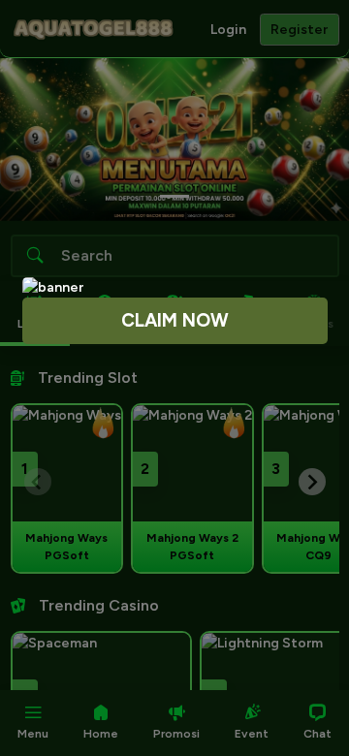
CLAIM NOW (175, 320)
